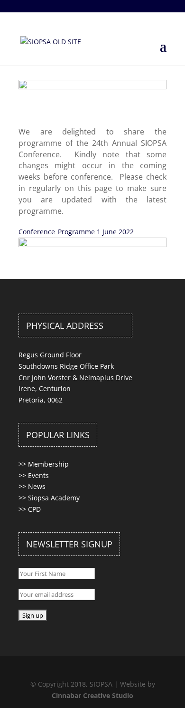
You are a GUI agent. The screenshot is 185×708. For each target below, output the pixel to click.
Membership (48, 464)
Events (38, 475)
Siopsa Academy (54, 497)
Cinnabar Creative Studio (92, 695)
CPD (34, 509)
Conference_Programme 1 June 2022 (76, 231)
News (37, 486)
